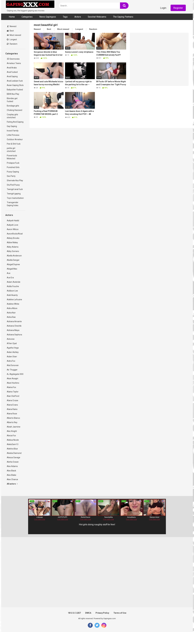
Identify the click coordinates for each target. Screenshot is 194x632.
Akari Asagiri (12, 378)
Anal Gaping (12, 76)
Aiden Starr (12, 356)
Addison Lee (12, 291)
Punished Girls (13, 167)
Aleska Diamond (14, 453)
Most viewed (15, 35)
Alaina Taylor (12, 392)
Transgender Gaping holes (12, 204)
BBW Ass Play (13, 94)
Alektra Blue (12, 449)
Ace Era (10, 277)
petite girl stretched (11, 149)
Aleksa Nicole (13, 440)
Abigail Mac (12, 269)
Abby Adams (12, 247)
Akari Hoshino (13, 383)
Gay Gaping (12, 126)
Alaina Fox (11, 387)
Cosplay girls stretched (12, 116)
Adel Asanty (12, 295)
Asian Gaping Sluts (15, 85)
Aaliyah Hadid (13, 220)
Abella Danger (13, 260)
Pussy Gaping (13, 172)
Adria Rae (11, 317)
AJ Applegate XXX (15, 374)
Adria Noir (11, 313)
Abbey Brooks (13, 238)
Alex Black (11, 471)
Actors (77, 16)
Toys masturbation (15, 198)
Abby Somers (13, 251)
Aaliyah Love (12, 225)
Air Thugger (12, 370)
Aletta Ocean (13, 462)
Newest (12, 26)
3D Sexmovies (13, 59)
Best (11, 31)
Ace (8, 273)
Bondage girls (13, 106)
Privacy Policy (102, 613)
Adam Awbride (13, 282)
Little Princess (13, 135)
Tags (65, 16)
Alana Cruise (12, 400)
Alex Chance (12, 479)
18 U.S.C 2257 (74, 613)
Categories (27, 16)
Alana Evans (12, 405)
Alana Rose (12, 413)
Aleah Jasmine (13, 427)
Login (163, 7)
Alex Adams (12, 466)
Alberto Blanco (13, 418)
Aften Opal (12, 343)
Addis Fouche (13, 286)
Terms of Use (119, 613)
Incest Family (12, 131)
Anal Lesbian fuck (15, 81)
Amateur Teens (14, 63)
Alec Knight (12, 431)
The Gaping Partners (123, 16)
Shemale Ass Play (15, 180)
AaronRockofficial (15, 234)
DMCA (88, 613)
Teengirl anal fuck (15, 189)
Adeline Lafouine (14, 299)
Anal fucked (12, 72)
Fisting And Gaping (15, 122)
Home (12, 16)
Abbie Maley (12, 242)
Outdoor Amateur (15, 139)
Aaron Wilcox (12, 229)
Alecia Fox (11, 435)
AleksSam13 (12, 444)
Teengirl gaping (14, 194)
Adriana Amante (14, 321)
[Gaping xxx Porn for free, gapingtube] (30, 4)
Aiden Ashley (13, 352)
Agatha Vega (13, 348)
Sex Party (11, 176)
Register (178, 7)
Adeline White (13, 304)
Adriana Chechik (14, 326)
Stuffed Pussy (13, 185)
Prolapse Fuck (13, 163)
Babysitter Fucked (15, 89)
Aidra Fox (11, 361)
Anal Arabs (12, 68)
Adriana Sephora (14, 334)
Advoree (10, 339)
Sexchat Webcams (97, 16)
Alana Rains (12, 409)
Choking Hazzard (14, 110)
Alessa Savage (13, 457)
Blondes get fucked (12, 99)
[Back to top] (184, 623)
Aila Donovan (13, 365)
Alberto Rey (12, 422)
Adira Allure (12, 308)
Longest (13, 39)
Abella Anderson (14, 255)
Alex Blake (11, 475)
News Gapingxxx (47, 16)
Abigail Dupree (13, 264)
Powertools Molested (12, 157)
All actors (11, 484)
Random (13, 44)
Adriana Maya (13, 330)
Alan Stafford (13, 396)
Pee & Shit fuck (13, 144)
